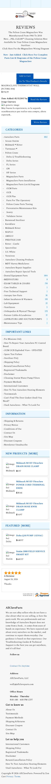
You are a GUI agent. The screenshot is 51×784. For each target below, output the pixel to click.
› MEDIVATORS (10, 279)
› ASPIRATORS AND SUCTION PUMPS (22, 319)
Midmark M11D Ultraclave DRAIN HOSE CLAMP (29, 464)
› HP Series (9, 172)
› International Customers (15, 386)
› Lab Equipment (11, 303)
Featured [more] (18, 526)
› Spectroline (10, 248)
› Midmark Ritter (12, 228)
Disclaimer (11, 756)
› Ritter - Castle (11, 244)
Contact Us (9, 432)
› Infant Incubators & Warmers (17, 299)
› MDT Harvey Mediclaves (16, 263)
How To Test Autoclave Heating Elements (26, 764)
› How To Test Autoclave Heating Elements (24, 390)
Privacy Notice (11, 425)
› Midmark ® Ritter (12, 144)
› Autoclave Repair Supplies (17, 267)
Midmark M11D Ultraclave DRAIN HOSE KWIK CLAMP (29, 507)
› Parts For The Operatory (16, 200)
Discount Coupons (13, 440)
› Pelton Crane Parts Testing (18, 204)
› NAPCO (8, 232)
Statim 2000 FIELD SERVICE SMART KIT (30, 553)
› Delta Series (10, 160)
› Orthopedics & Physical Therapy (19, 311)
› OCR (7, 192)
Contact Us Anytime (20, 666)
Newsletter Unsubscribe (16, 444)
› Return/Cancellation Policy (16, 366)
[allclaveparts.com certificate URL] (36, 596)
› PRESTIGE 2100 (12, 240)
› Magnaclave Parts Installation (19, 180)
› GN (6, 168)
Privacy (9, 776)
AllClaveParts (26, 773)
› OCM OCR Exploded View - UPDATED (22, 350)
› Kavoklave (9, 224)
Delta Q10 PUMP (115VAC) (29, 535)
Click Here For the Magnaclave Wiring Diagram (25, 48)
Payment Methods (14, 717)
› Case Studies (10, 287)
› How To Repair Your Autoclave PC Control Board (24, 344)
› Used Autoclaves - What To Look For (21, 405)
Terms (17, 776)
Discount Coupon (14, 725)
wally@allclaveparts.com (21, 684)
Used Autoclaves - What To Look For (24, 768)
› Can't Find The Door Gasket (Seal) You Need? (22, 399)
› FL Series (9, 164)
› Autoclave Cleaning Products (18, 259)
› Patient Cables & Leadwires (17, 315)
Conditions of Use (13, 429)
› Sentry (8, 212)
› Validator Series (12, 216)
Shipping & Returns (13, 421)
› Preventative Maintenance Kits (20, 208)
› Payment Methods (12, 382)
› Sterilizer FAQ (10, 358)
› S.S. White (9, 251)
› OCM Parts (10, 188)
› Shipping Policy (11, 362)
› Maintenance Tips (12, 323)
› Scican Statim (11, 141)
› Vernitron (9, 255)
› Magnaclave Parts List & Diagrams (21, 184)
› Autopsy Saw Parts (12, 295)
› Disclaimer (8, 374)
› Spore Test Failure (12, 354)
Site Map (8, 436)
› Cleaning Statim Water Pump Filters (21, 378)
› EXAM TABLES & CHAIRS (16, 283)
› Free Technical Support (15, 291)
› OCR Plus (9, 196)
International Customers (17, 744)
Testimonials (12, 713)
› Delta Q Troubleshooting (17, 156)
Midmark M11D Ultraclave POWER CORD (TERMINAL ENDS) (30, 485)
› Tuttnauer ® (10, 148)
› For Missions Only (12, 339)
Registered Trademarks (17, 752)
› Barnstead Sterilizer (14, 220)
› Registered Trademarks (15, 370)
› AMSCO (8, 236)
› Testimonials (10, 394)
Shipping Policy (13, 748)
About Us (10, 709)
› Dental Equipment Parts (15, 275)
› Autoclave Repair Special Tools (19, 271)
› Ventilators (9, 307)
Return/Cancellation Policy (19, 760)
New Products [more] (22, 454)
